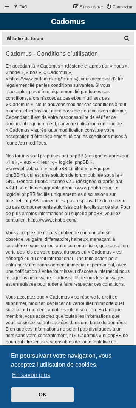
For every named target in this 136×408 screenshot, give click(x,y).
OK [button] (42, 394)
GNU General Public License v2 (38, 181)
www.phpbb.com (94, 188)
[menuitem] (20, 6)
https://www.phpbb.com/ (52, 220)
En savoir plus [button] (31, 375)
